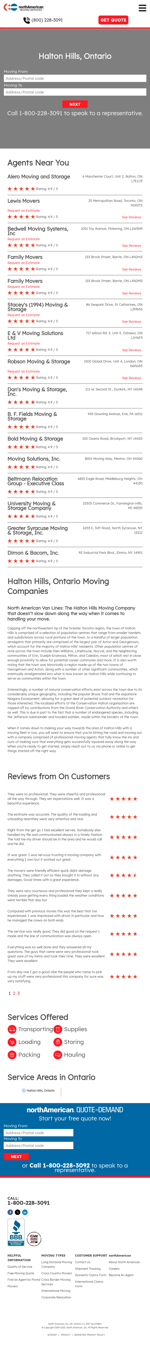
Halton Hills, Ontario (41, 1090)
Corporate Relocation (56, 1297)
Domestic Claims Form (91, 1275)
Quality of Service (20, 1266)
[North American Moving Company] (24, 13)
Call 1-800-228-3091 (34, 113)
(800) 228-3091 (47, 20)
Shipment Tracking (88, 1268)
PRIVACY (65, 1334)
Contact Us (82, 1262)
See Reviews (131, 217)
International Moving (55, 1291)
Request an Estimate (24, 210)
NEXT (75, 104)
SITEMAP (52, 1334)
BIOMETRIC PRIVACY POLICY (89, 1334)
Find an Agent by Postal (24, 1279)
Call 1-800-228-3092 (59, 1165)
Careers (114, 1268)
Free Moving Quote (21, 1273)
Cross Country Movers (56, 1273)
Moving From (16, 71)
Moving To (13, 85)
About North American (124, 1262)
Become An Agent (121, 1275)
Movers (13, 1286)
